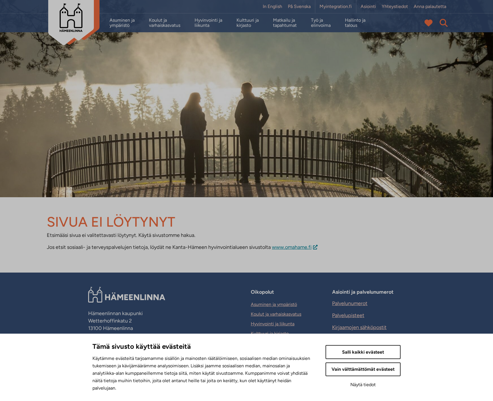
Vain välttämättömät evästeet (363, 369)
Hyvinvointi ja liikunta (208, 23)
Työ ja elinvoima (321, 23)
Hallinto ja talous (355, 23)
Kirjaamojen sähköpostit (359, 327)
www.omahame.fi (292, 247)
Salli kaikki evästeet (363, 352)
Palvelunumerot (349, 303)
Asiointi (368, 6)
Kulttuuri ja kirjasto (248, 23)
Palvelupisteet (348, 315)
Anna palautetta (430, 6)
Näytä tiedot (363, 384)
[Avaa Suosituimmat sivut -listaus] (429, 23)
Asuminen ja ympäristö (122, 23)
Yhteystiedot (395, 6)
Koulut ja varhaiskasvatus (164, 23)
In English (272, 6)
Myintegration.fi (336, 6)
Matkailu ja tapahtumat (285, 23)
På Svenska (299, 6)
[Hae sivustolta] (444, 23)
